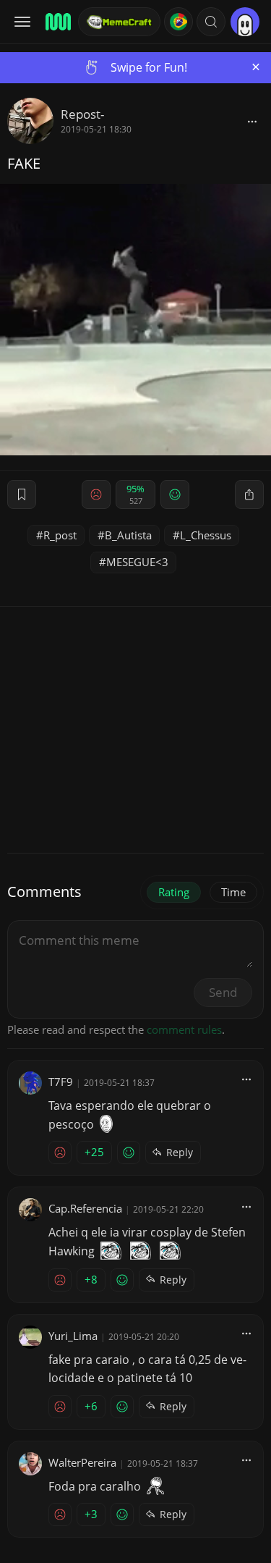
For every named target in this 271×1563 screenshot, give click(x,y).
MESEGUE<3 (137, 562)
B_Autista (128, 535)
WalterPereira (82, 1462)
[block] (252, 120)
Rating (173, 892)
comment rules (184, 1029)
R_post (60, 535)
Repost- (82, 114)
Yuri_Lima (73, 1335)
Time (233, 892)
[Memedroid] (57, 21)
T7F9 (61, 1081)
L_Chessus (205, 535)
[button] (211, 21)
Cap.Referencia (85, 1208)
